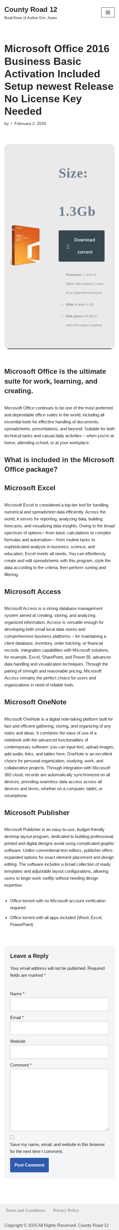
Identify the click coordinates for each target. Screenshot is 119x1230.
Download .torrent (84, 246)
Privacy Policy (66, 1210)
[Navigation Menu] (108, 12)
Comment (21, 1065)
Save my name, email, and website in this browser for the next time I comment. (57, 1148)
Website (17, 1041)
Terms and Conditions (25, 1210)
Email (17, 1017)
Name (17, 993)
